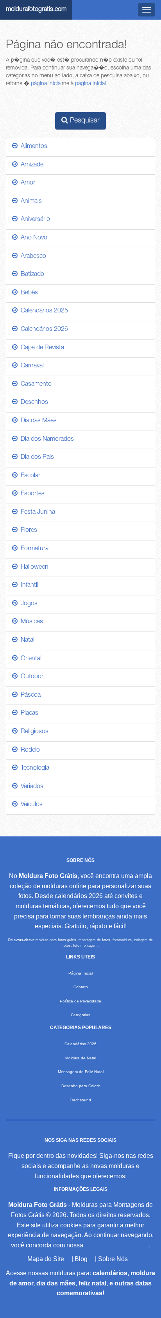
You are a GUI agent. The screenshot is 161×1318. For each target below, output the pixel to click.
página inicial (46, 84)
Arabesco (32, 257)
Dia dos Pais (36, 458)
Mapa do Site (45, 1259)
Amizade (30, 165)
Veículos (30, 805)
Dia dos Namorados (46, 439)
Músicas (30, 622)
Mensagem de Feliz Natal (81, 1072)
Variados (30, 787)
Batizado (31, 275)
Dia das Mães (37, 421)
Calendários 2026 (43, 330)
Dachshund (80, 1100)
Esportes (31, 494)
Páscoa (29, 695)
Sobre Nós (113, 1259)
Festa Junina (36, 512)
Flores (27, 531)
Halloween (33, 567)
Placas (28, 713)
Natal (26, 640)
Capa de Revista (41, 348)
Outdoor (30, 677)
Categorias (80, 1015)
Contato (80, 987)
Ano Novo (32, 238)
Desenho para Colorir (80, 1086)
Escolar (29, 476)
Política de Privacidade (80, 1001)
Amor (26, 183)
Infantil (28, 585)
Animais (30, 202)
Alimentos (32, 147)
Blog (81, 1259)
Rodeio (29, 750)
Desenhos (33, 403)
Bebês (28, 293)
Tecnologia (33, 768)
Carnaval (31, 366)
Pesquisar (84, 120)
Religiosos (33, 732)
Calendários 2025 (43, 311)
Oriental (29, 659)
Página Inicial (80, 973)
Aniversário (34, 220)
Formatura (33, 549)
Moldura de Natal (80, 1058)
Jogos (28, 604)
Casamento (35, 385)
